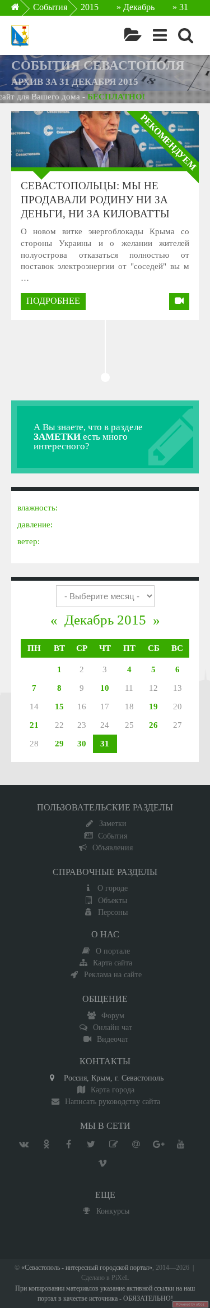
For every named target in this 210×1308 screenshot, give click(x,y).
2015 (90, 7)
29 (59, 743)
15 (59, 706)
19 (153, 706)
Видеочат (112, 1038)
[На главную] (23, 10)
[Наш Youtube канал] (181, 1144)
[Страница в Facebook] (69, 1144)
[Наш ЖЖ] (113, 1144)
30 (81, 743)
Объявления (112, 847)
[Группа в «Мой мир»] (136, 1144)
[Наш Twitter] (91, 1144)
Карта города (112, 1089)
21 (34, 725)
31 (104, 743)
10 (104, 687)
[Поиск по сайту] (185, 35)
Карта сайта (112, 962)
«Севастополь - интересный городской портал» (86, 1267)
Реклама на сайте (113, 974)
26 (153, 725)
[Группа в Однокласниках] (46, 1144)
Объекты (112, 900)
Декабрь (139, 7)
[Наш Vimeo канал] (102, 1163)
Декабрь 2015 (105, 620)
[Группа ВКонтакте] (24, 1144)
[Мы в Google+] (158, 1144)
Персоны (113, 912)
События (50, 7)
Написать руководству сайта (112, 1101)
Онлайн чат (112, 1027)
